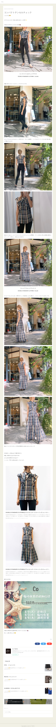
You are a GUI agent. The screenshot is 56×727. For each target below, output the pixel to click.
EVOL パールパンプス (9, 665)
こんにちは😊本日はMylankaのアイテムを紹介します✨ (15, 679)
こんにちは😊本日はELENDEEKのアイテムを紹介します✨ (16, 691)
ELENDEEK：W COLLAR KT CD (12, 688)
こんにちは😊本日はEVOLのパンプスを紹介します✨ (14, 667)
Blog (2, 1)
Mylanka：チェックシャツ (10, 676)
